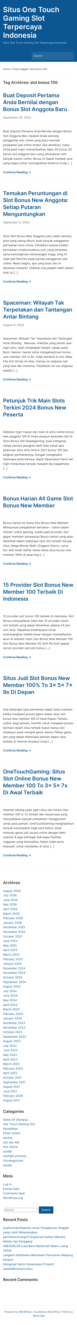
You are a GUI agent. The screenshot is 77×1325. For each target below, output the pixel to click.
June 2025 (10, 941)
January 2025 (12, 963)
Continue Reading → (17, 172)
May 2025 (10, 945)
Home (6, 68)
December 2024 (14, 968)
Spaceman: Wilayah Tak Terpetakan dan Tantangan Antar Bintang (37, 309)
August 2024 (12, 986)
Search (69, 55)
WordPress (25, 1311)
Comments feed (14, 1193)
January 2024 (12, 1018)
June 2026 (10, 900)
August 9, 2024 (13, 325)
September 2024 (14, 982)
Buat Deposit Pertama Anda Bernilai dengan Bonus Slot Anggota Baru (35, 102)
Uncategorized (13, 1160)
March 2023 (11, 1064)
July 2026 (10, 895)
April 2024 (10, 1005)
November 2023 (14, 1027)
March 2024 (11, 1009)
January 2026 (12, 922)
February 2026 (13, 918)
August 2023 (12, 1041)
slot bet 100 (11, 1142)
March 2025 (11, 954)
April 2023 (10, 1059)
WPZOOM (38, 1315)
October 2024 (12, 977)
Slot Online (10, 1147)
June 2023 (10, 1050)
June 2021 (10, 1091)
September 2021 (14, 1082)
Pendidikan (10, 1128)
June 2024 (10, 995)
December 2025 (14, 927)
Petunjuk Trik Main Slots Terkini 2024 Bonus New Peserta (34, 407)
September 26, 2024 (17, 117)
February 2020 (13, 1095)
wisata (7, 1165)
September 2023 (14, 1036)
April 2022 (10, 1073)
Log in (7, 1184)
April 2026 (10, 909)
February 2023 (13, 1068)
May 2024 (10, 1000)
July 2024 (10, 991)
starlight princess (14, 1156)
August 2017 (11, 1100)
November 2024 (14, 972)
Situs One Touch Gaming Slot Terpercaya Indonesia (31, 22)
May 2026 (10, 904)
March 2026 (11, 913)
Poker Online (11, 1133)
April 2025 (10, 950)
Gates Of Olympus (15, 1119)
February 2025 (13, 959)
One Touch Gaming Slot (19, 1124)
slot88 (7, 1151)
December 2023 (14, 1023)
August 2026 (12, 891)
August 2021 (11, 1086)
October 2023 (12, 1032)
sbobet (8, 1138)
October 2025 (12, 936)
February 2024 (13, 1014)
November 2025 (14, 932)
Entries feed (11, 1189)
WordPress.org (13, 1198)
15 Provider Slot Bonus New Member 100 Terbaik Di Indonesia (38, 592)
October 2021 (12, 1077)
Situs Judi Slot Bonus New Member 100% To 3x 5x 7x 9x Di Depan (38, 685)
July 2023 (10, 1045)
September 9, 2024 (16, 222)
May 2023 (10, 1055)
